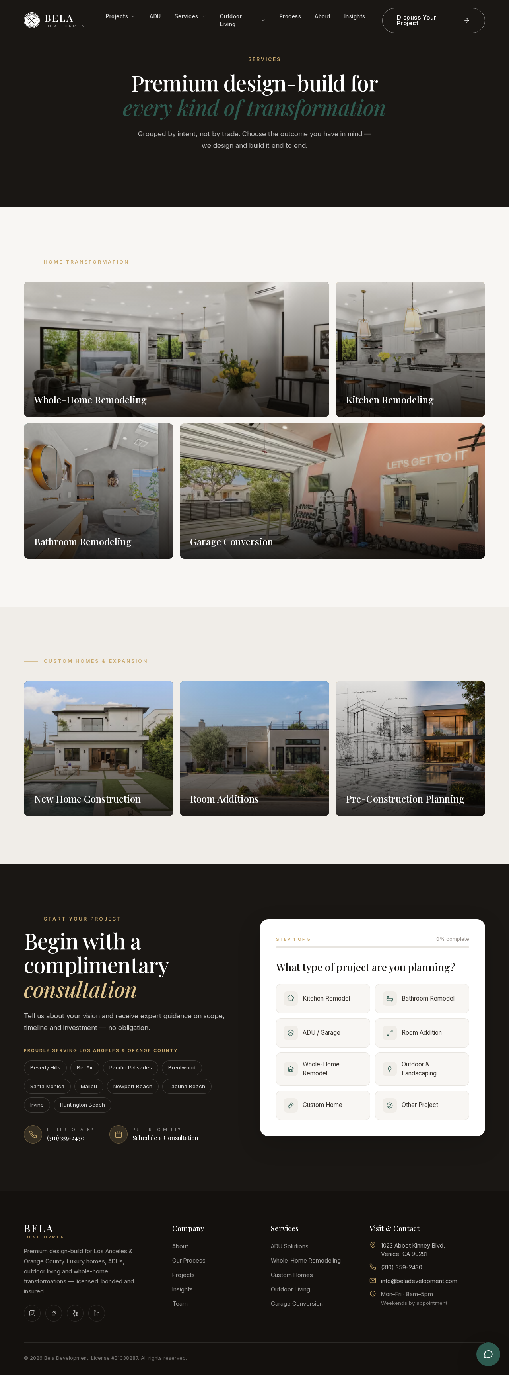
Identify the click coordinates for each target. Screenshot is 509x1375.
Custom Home (322, 1105)
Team (180, 1303)
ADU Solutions (290, 1246)
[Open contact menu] (488, 1354)
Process (290, 16)
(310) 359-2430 (401, 1267)
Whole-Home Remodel (321, 1068)
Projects (117, 16)
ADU (155, 16)
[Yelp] (75, 1313)
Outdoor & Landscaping (419, 1068)
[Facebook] (53, 1313)
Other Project (420, 1105)
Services (186, 16)
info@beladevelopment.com (419, 1280)
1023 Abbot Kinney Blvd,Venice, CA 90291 (413, 1249)
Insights (354, 16)
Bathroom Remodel (428, 998)
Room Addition (422, 1032)
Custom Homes (292, 1274)
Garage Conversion (297, 1303)
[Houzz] (96, 1313)
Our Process (189, 1260)
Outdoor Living (231, 20)
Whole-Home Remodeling (306, 1260)
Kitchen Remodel (326, 998)
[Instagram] (32, 1313)
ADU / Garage (321, 1032)
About (323, 16)
